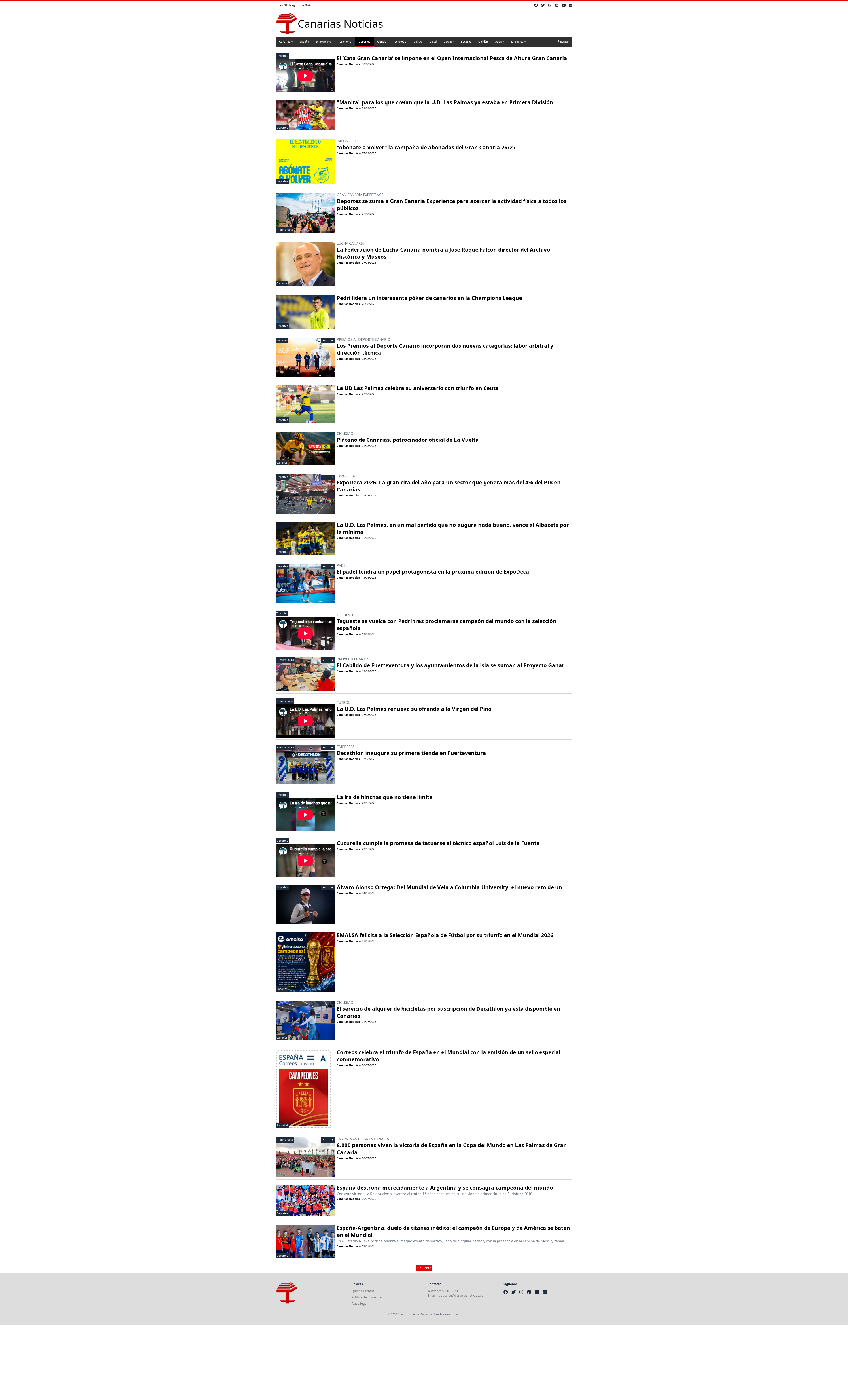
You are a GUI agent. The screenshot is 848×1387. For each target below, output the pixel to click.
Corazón (449, 42)
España (304, 42)
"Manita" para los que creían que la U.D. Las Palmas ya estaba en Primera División (445, 102)
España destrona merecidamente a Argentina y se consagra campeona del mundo (445, 1187)
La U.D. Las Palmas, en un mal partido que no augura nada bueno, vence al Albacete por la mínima (453, 528)
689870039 (450, 1291)
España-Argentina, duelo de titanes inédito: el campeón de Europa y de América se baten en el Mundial (453, 1231)
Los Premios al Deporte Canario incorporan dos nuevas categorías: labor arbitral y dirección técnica (445, 349)
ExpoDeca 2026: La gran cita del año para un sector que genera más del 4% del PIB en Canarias (449, 486)
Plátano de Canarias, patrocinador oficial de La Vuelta (408, 439)
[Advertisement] (132, 1356)
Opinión (483, 42)
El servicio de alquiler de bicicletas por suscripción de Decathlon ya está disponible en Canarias (448, 1012)
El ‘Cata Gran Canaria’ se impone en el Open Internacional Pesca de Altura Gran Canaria (452, 58)
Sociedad (282, 1125)
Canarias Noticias (348, 64)
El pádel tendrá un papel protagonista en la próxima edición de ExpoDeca (433, 571)
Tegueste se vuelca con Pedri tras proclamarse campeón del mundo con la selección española (446, 624)
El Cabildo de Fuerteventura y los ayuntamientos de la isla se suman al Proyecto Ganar (450, 665)
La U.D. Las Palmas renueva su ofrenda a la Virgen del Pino (414, 708)
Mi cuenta (517, 42)
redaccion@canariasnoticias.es (460, 1295)
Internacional (324, 42)
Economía (345, 42)
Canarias (284, 42)
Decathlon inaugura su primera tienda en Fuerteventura (411, 752)
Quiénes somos (363, 1291)
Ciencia (381, 42)
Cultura (418, 42)
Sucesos (466, 42)
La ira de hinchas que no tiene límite (384, 797)
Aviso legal (359, 1303)
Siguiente (424, 1268)
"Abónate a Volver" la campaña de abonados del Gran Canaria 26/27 (426, 147)
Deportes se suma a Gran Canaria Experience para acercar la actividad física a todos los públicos (451, 204)
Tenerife (281, 613)
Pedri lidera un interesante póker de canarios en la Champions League (429, 297)
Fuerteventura (285, 660)
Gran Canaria (284, 230)
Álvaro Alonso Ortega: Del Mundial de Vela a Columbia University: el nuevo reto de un (449, 887)
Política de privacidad (367, 1297)
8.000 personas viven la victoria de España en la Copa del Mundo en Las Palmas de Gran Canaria (452, 1148)
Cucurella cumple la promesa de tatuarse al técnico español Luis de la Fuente (438, 843)
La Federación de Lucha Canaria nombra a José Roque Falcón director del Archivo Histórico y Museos (443, 253)
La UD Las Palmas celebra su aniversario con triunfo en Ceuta (418, 388)
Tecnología (400, 42)
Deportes (364, 42)
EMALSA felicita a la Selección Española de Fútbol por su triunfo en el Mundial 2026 (445, 935)
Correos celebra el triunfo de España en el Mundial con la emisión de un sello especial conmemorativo (448, 1055)
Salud (433, 42)
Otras (498, 42)
